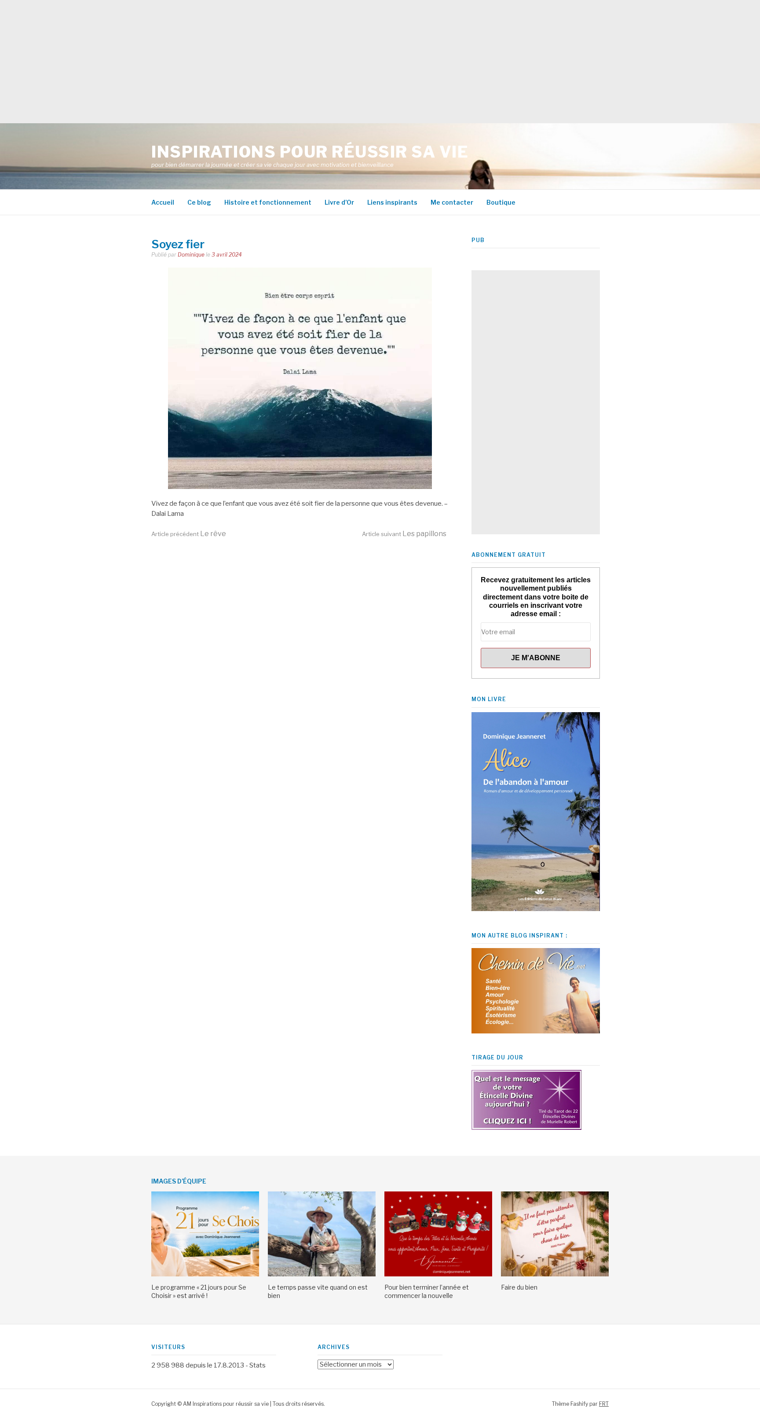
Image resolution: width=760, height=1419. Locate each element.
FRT (604, 1404)
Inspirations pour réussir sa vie (309, 152)
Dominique (191, 254)
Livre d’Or (339, 202)
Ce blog (199, 202)
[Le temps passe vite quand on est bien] (322, 1274)
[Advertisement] (264, 61)
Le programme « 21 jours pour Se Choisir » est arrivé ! (198, 1291)
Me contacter (452, 202)
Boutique (500, 202)
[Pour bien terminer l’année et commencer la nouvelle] (438, 1274)
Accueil (162, 202)
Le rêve (188, 533)
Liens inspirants (392, 202)
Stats (257, 1365)
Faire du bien (519, 1287)
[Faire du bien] (555, 1274)
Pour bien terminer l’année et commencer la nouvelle (426, 1291)
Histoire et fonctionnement (267, 202)
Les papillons (404, 533)
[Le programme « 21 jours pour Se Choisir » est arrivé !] (205, 1274)
